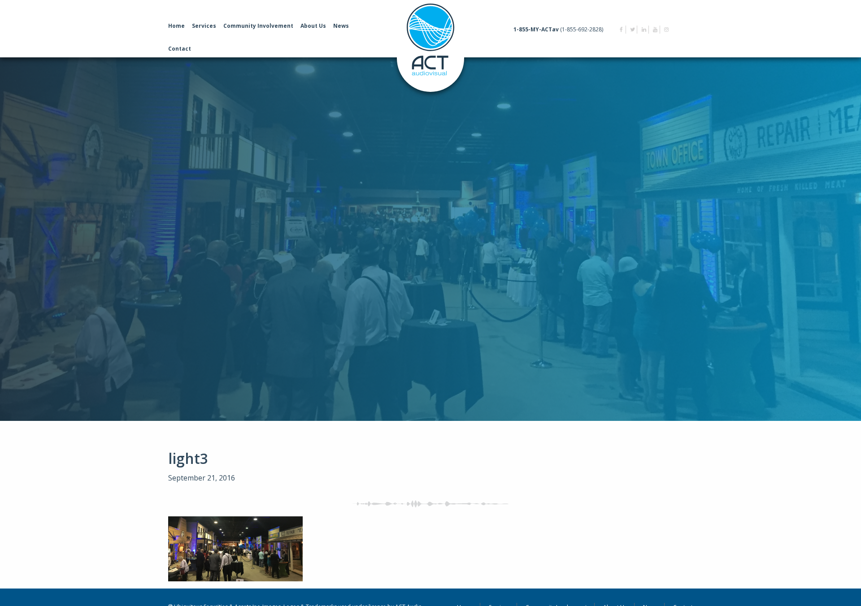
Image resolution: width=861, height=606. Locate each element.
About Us (313, 26)
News (341, 26)
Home (176, 26)
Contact (179, 48)
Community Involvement (258, 26)
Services (204, 26)
